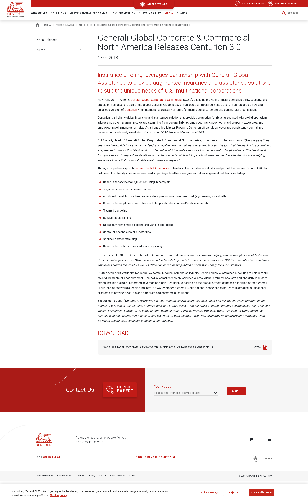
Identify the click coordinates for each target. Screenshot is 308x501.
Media (47, 25)
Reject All (234, 492)
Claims (182, 13)
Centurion (131, 109)
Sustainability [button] (150, 13)
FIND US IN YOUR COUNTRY (153, 457)
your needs (162, 386)
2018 (89, 25)
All (80, 25)
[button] (290, 13)
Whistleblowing (117, 475)
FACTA (102, 475)
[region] (154, 492)
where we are (157, 4)
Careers (266, 458)
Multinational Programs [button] (88, 13)
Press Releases (65, 25)
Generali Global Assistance (152, 168)
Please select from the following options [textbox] (177, 392)
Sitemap (80, 475)
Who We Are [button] (39, 13)
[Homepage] (37, 25)
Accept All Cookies (261, 492)
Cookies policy (64, 475)
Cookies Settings (209, 492)
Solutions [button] (58, 13)
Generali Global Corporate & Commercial (156, 99)
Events (40, 50)
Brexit (132, 475)
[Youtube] (269, 440)
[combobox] (185, 392)
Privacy (91, 475)
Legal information (44, 475)
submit (236, 391)
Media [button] (169, 13)
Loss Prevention (123, 13)
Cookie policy (58, 495)
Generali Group (52, 457)
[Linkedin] (252, 440)
